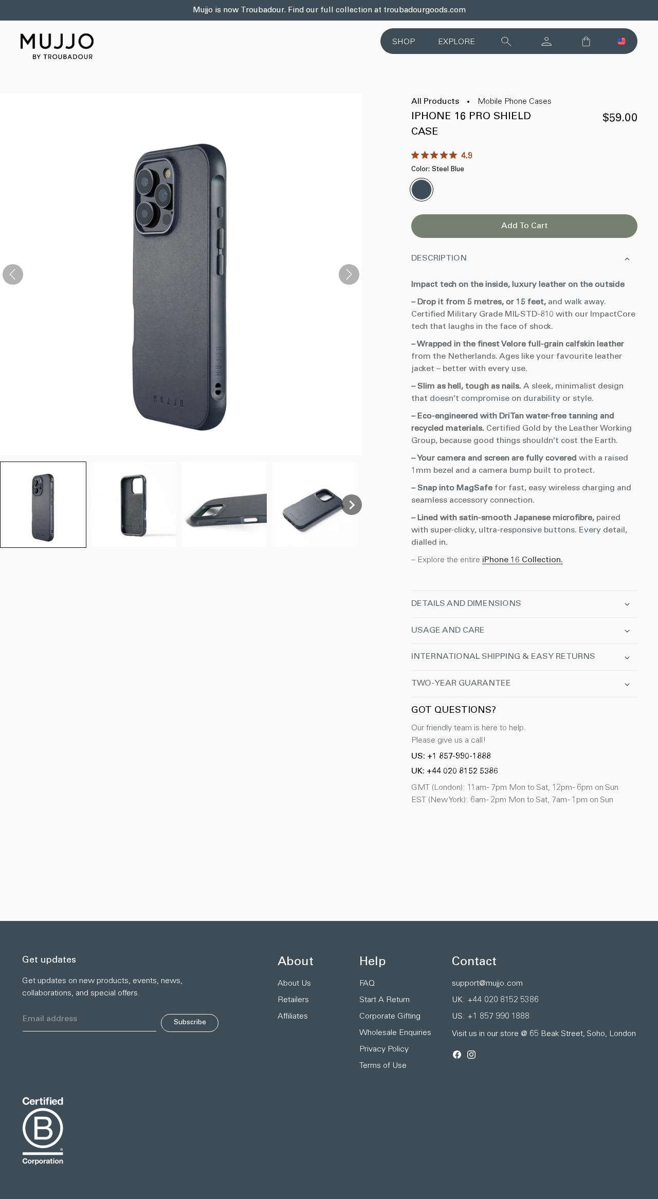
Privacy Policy (384, 1049)
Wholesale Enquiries (395, 1033)
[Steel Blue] (421, 189)
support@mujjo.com (487, 984)
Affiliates (293, 1016)
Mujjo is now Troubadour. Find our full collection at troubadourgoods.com (329, 10)
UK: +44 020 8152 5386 (454, 771)
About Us (294, 984)
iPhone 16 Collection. (522, 560)
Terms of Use (383, 1066)
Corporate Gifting (390, 1016)
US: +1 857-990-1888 (451, 756)
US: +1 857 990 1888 (490, 1016)
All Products (435, 102)
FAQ (367, 984)
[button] (621, 41)
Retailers (293, 1000)
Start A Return (384, 1000)
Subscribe (190, 1022)
